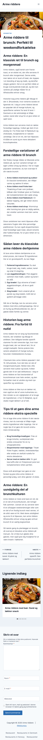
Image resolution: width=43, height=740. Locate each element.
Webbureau (22, 726)
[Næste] (37, 597)
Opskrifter (7, 33)
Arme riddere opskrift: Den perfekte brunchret (32, 554)
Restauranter (32, 737)
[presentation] (21, 591)
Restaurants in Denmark (27, 733)
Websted (8, 699)
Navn (7, 678)
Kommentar (8, 644)
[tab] (17, 618)
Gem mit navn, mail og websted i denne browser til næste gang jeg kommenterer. (21, 706)
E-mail (7, 689)
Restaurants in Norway (15, 737)
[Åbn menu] (38, 4)
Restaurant (10, 733)
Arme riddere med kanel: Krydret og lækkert (10, 554)
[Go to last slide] (6, 597)
